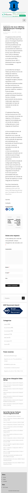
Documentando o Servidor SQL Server (12, 367)
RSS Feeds (5, 487)
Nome (7, 267)
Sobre (4, 479)
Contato (5, 481)
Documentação (6, 25)
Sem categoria (7, 341)
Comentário (8, 249)
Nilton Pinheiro (8, 32)
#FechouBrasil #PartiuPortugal (10, 355)
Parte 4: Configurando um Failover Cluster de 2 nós (13, 424)
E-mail (7, 272)
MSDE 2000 (6, 337)
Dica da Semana (7, 327)
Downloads (6, 334)
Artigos (5, 324)
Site (6, 278)
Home (4, 477)
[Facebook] (7, 209)
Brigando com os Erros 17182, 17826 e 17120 (13, 371)
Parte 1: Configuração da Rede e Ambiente (12, 416)
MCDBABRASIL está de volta (9, 364)
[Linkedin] (12, 209)
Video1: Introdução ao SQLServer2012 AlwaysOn (13, 382)
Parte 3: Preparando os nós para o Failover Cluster (13, 422)
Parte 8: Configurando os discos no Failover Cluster (13, 438)
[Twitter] (9, 209)
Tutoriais (6, 344)
